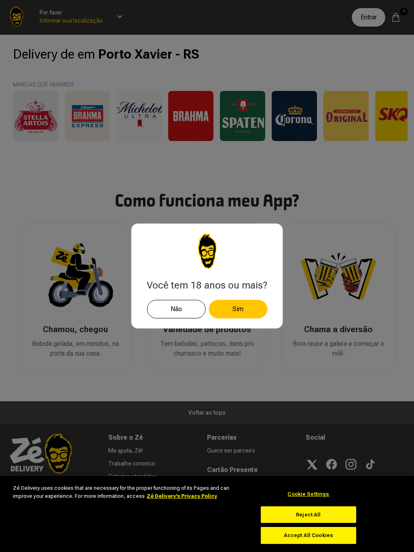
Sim (237, 309)
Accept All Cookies (308, 535)
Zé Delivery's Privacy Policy (182, 496)
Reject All (308, 515)
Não (176, 309)
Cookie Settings (308, 494)
